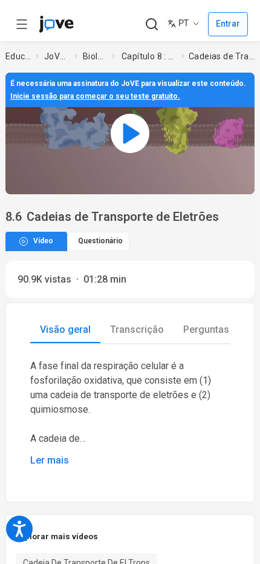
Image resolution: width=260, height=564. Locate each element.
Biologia (95, 56)
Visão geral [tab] (65, 329)
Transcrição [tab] (137, 329)
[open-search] (151, 24)
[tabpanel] (130, 413)
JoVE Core (57, 56)
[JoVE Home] (56, 24)
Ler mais (49, 460)
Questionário (100, 241)
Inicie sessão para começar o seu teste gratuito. (95, 96)
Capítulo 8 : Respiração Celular (149, 56)
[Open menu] (21, 24)
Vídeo (43, 241)
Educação (18, 56)
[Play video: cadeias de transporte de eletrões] (130, 133)
